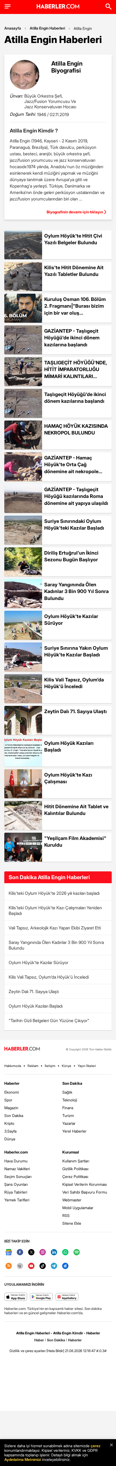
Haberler (11, 1083)
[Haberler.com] (22, 1049)
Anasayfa (12, 28)
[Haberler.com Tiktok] (42, 1266)
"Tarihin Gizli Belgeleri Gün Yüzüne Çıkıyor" (49, 1020)
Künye (66, 1066)
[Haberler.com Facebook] (20, 1252)
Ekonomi (11, 1092)
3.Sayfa (10, 1131)
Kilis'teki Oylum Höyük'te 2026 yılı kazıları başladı (54, 893)
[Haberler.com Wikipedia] (20, 1266)
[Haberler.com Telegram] (54, 1266)
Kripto (9, 1123)
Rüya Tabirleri (15, 1192)
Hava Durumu (16, 1161)
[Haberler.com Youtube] (31, 1266)
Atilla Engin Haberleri (47, 28)
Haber (39, 1340)
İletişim (50, 1066)
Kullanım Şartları (75, 1161)
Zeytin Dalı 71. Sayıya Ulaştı (34, 991)
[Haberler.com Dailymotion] (65, 1266)
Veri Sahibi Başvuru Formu (84, 1192)
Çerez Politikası (75, 1176)
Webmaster (71, 1200)
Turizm (68, 1115)
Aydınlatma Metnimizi (22, 1459)
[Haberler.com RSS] (8, 1266)
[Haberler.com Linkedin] (54, 1252)
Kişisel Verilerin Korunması (84, 1184)
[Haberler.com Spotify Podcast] (76, 1252)
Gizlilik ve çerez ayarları (27, 1351)
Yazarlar (69, 1123)
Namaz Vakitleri (17, 1168)
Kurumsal (70, 1152)
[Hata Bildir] (55, 1351)
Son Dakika (13, 1115)
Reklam (33, 1066)
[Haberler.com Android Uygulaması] (41, 1297)
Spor (8, 1100)
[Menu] (7, 6)
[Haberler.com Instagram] (42, 1252)
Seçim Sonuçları (18, 1176)
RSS (66, 1215)
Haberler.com (16, 1152)
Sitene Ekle (71, 1223)
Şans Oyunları (16, 1184)
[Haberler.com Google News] (8, 1252)
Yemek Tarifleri (16, 1200)
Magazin (11, 1107)
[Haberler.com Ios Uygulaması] (15, 1297)
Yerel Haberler (74, 1131)
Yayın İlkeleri (87, 1066)
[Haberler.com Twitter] (31, 1252)
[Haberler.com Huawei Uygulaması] (67, 1297)
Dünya (9, 1139)
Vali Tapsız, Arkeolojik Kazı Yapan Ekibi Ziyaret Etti (55, 927)
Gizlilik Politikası (75, 1168)
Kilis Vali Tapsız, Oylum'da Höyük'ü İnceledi (49, 977)
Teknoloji (69, 1100)
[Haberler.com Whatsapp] (65, 1252)
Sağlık (67, 1092)
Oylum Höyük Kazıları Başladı (36, 1006)
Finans (67, 1107)
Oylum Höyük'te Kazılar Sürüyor (38, 962)
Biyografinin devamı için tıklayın (75, 212)
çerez (95, 1445)
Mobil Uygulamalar (77, 1207)
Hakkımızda (12, 1066)
